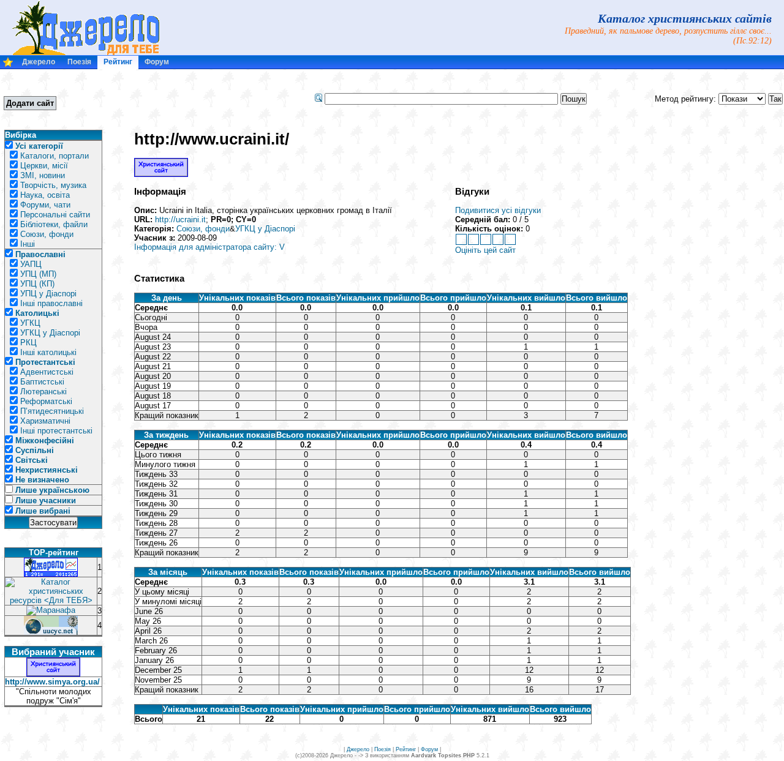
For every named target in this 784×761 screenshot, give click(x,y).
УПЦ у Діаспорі (48, 293)
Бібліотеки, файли (54, 224)
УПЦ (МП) (38, 274)
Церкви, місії (44, 165)
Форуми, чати (45, 204)
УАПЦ (31, 264)
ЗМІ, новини (42, 175)
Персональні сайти (55, 214)
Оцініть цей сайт (485, 250)
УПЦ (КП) (37, 283)
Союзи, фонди (47, 234)
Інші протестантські (56, 430)
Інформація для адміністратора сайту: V (209, 247)
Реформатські (46, 401)
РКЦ (28, 342)
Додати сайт (30, 103)
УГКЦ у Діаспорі (50, 332)
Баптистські (42, 381)
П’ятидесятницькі (52, 411)
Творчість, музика (53, 185)
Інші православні (51, 303)
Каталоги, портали (54, 155)
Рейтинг (118, 62)
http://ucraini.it (180, 219)
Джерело (38, 62)
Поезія (79, 62)
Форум (157, 62)
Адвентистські (47, 372)
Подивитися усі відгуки (498, 210)
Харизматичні (45, 420)
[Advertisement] (171, 98)
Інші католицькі (48, 352)
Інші (27, 244)
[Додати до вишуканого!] (8, 64)
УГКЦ (30, 323)
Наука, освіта (45, 195)
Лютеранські (43, 391)
